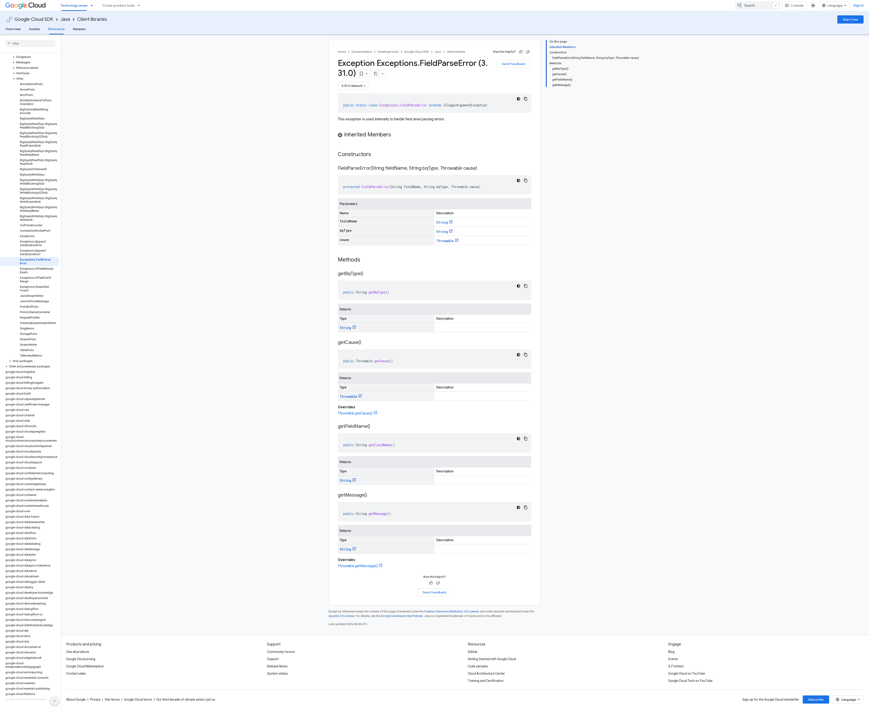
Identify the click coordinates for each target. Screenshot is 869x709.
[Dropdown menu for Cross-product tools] (140, 5)
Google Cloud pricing (80, 659)
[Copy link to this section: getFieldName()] (374, 426)
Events (673, 659)
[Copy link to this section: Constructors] (377, 154)
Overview (13, 29)
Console (797, 5)
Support (273, 659)
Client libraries (92, 19)
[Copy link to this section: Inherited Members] (395, 135)
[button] (29, 57)
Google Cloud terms (138, 699)
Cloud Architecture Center (486, 673)
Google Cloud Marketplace (85, 666)
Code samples (478, 666)
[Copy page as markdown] (376, 74)
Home (342, 51)
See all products (77, 652)
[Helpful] (521, 51)
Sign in (858, 5)
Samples (79, 29)
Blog (671, 652)
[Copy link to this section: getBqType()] (367, 274)
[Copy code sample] (525, 98)
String (442, 222)
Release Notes (277, 666)
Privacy (95, 699)
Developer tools (388, 51)
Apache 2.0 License (341, 616)
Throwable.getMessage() (358, 566)
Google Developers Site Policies (402, 616)
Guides (34, 29)
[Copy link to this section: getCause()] (365, 342)
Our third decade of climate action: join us (185, 699)
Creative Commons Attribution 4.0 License (451, 611)
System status (277, 673)
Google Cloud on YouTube (686, 673)
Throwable (445, 241)
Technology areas (74, 5)
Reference (56, 29)
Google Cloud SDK (33, 19)
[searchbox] (30, 43)
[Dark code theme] (518, 98)
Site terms (112, 699)
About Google (76, 699)
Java (65, 19)
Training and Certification (486, 681)
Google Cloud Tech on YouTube (690, 681)
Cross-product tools (119, 5)
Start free (850, 19)
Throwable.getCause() (355, 413)
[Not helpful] (527, 51)
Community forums (281, 652)
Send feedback (513, 64)
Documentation (362, 51)
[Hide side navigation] (54, 700)
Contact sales (76, 673)
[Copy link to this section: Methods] (366, 260)
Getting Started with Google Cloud (492, 659)
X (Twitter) (676, 666)
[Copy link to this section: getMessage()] (371, 495)
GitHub (472, 652)
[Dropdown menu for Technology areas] (93, 5)
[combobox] (757, 5)
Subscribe (816, 699)
